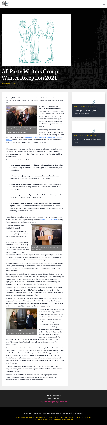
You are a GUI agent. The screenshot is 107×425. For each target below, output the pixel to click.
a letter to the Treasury (49, 220)
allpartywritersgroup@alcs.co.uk (53, 402)
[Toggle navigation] (104, 4)
